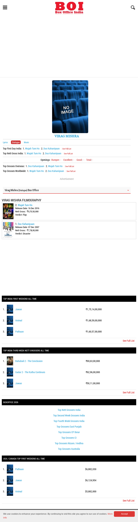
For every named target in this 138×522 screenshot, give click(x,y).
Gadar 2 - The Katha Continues (30, 372)
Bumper (55, 159)
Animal (18, 320)
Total (88, 159)
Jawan (18, 309)
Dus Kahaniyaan (51, 148)
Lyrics (5, 142)
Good (79, 159)
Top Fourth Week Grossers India (69, 421)
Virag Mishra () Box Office (22, 190)
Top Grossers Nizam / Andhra (69, 443)
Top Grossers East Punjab (69, 426)
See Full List (66, 148)
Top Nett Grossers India (69, 410)
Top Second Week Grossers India (69, 415)
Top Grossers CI (69, 437)
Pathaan (19, 331)
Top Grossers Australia (69, 449)
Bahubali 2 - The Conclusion (29, 361)
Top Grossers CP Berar (69, 432)
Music (26, 142)
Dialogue (16, 142)
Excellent (67, 159)
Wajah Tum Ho (32, 148)
